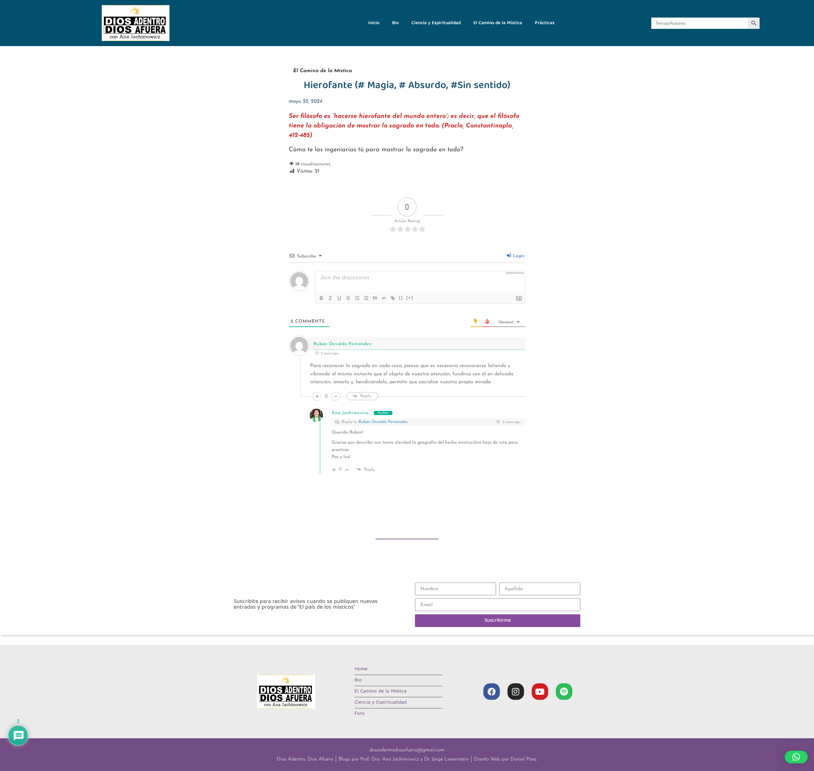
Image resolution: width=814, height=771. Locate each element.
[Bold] (321, 298)
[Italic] (330, 298)
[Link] (392, 298)
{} (401, 297)
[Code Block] (383, 298)
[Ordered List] (357, 298)
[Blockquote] (374, 298)
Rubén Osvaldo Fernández (383, 422)
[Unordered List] (366, 298)
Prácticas (545, 23)
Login (518, 256)
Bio (395, 23)
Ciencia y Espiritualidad (436, 23)
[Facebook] (491, 691)
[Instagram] (515, 691)
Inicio (373, 23)
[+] (409, 297)
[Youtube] (540, 691)
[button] (796, 757)
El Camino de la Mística (497, 23)
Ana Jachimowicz (350, 413)
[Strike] (348, 298)
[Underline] (339, 298)
